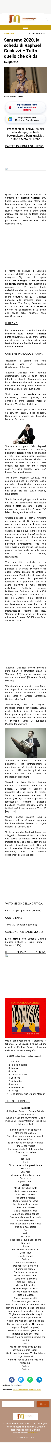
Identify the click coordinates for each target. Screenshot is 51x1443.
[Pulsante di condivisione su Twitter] (21, 1380)
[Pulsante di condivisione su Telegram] (39, 1380)
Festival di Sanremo (20, 1390)
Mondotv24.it (29, 1437)
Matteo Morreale (33, 1432)
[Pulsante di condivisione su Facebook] (12, 1380)
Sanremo (9, 33)
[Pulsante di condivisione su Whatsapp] (30, 1380)
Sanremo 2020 (35, 1390)
